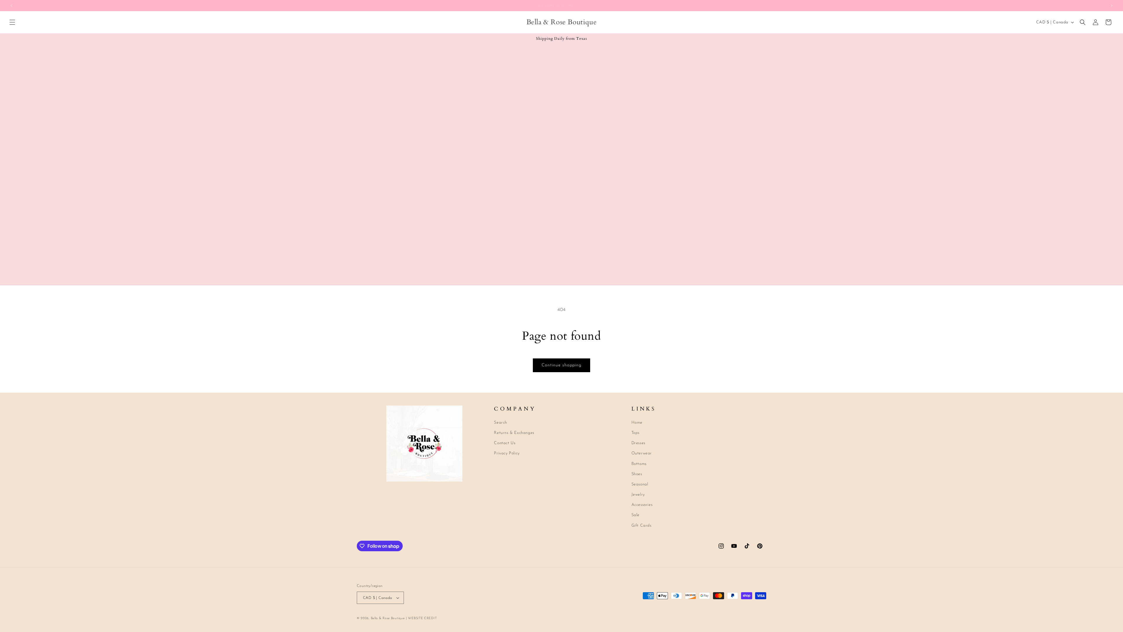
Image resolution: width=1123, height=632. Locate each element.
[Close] (660, 245)
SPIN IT (631, 350)
